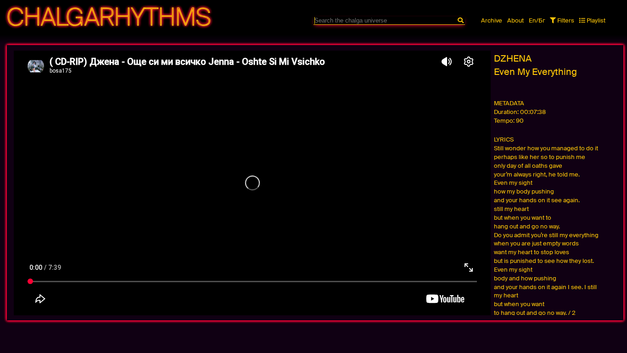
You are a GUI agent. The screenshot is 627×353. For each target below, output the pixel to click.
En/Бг (537, 20)
